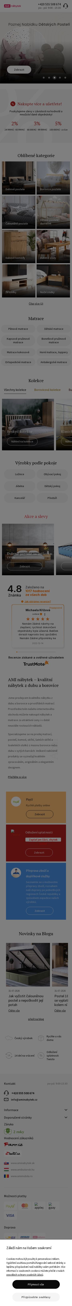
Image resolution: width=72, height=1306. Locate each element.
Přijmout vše (36, 1284)
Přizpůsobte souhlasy (36, 1297)
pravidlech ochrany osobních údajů (24, 1274)
